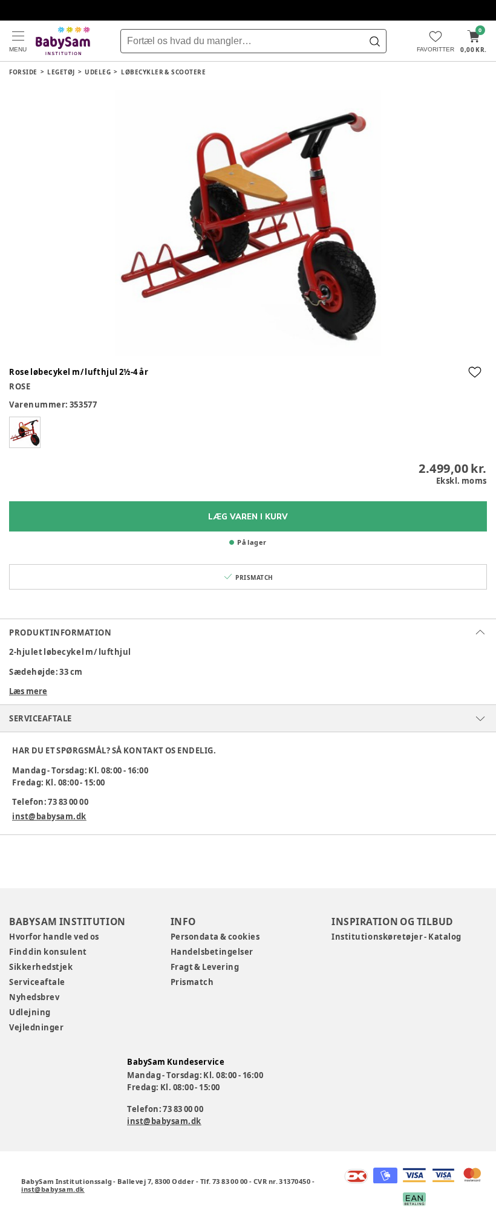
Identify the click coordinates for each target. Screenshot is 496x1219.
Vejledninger (36, 1027)
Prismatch (192, 982)
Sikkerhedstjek (41, 966)
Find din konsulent (48, 951)
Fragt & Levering (205, 966)
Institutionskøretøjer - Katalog (396, 936)
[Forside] (63, 41)
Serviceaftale (37, 982)
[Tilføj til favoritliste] (475, 372)
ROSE (19, 386)
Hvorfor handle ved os (54, 936)
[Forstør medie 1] (248, 223)
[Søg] (374, 41)
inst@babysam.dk (49, 816)
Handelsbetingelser (212, 951)
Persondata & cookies (215, 936)
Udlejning (30, 1012)
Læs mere (28, 691)
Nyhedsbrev (34, 997)
